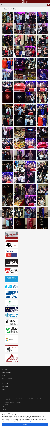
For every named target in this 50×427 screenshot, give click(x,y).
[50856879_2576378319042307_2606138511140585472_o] (30, 52)
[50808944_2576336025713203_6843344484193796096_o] (42, 40)
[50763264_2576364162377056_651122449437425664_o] (42, 74)
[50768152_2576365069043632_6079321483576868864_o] (8, 86)
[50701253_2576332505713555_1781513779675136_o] (19, 189)
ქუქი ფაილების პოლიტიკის (19, 417)
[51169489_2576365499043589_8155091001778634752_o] (30, 109)
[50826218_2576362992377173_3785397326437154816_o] (42, 224)
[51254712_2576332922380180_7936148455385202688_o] (42, 132)
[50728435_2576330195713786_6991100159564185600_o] (19, 201)
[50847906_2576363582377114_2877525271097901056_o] (42, 63)
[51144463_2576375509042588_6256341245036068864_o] (30, 120)
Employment (5, 386)
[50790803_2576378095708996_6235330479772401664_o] (19, 17)
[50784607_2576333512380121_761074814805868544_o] (30, 29)
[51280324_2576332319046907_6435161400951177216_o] (19, 132)
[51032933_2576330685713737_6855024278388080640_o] (30, 97)
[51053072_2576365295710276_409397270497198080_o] (8, 212)
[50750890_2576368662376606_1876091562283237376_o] (30, 201)
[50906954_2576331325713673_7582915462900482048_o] (19, 63)
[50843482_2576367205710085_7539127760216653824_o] (30, 86)
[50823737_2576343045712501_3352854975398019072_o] (8, 52)
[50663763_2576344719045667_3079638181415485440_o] (42, 178)
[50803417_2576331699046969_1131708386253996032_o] (8, 40)
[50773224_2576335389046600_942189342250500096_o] (19, 29)
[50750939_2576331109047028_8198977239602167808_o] (42, 201)
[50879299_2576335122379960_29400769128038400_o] (19, 52)
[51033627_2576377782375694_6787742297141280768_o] (30, 212)
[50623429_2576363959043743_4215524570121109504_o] (30, 155)
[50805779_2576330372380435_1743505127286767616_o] (42, 29)
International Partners (6, 383)
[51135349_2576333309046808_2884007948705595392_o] (42, 97)
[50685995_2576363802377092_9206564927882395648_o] (42, 166)
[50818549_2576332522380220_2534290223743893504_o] (8, 224)
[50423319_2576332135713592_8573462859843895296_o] (19, 155)
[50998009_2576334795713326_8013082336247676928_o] (42, 212)
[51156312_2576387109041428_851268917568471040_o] (8, 120)
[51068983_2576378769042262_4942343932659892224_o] (19, 109)
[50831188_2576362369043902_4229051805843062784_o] (19, 224)
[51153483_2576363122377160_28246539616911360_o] (19, 120)
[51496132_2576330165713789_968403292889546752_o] (8, 155)
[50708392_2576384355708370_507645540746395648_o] (42, 189)
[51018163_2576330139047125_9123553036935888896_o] (19, 74)
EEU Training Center (6, 372)
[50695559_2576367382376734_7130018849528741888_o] (30, 166)
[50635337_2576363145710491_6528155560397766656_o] (8, 166)
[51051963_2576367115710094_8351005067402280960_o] (42, 86)
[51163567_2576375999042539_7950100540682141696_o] (42, 109)
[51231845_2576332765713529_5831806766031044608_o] (19, 143)
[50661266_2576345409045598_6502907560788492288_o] (19, 166)
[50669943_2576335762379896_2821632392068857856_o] (19, 178)
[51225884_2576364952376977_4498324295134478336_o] (42, 143)
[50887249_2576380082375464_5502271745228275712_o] (42, 52)
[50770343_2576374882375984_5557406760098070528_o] (42, 17)
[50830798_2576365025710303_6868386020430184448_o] (19, 86)
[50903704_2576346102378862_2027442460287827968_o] (8, 63)
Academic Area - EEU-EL (7, 378)
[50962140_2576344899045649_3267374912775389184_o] (30, 63)
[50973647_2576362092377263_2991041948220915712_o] (19, 97)
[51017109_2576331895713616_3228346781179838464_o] (30, 74)
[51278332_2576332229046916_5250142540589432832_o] (30, 132)
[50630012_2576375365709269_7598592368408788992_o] (42, 155)
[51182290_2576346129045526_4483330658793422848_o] (42, 120)
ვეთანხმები (25, 424)
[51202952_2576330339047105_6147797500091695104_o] (8, 132)
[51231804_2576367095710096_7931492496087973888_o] (30, 143)
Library (3, 389)
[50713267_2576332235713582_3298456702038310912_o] (8, 201)
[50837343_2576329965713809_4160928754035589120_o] (30, 40)
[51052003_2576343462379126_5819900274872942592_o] (19, 212)
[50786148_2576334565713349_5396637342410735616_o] (30, 224)
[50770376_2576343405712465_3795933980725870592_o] (8, 29)
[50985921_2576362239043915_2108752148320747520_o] (8, 97)
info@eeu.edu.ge (8, 406)
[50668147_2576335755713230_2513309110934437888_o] (30, 178)
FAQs (3, 375)
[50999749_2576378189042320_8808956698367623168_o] (8, 74)
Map (6, 409)
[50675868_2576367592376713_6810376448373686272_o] (8, 178)
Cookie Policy (28, 421)
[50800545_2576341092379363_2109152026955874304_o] (19, 40)
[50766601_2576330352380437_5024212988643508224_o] (30, 17)
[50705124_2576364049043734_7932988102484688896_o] (30, 189)
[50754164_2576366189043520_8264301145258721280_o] (8, 17)
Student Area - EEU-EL (6, 381)
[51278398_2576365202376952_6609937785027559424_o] (8, 143)
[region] (25, 419)
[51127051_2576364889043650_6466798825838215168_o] (8, 109)
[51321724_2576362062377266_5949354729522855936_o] (8, 189)
